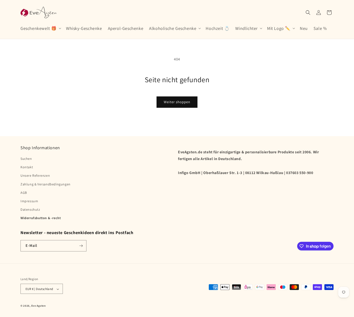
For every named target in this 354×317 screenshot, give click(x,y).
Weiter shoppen (177, 102)
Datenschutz (30, 209)
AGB (23, 192)
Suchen (26, 158)
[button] (40, 28)
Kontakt (26, 167)
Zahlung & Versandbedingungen (45, 184)
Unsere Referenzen (35, 176)
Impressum (29, 201)
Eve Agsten (38, 306)
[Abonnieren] (81, 245)
